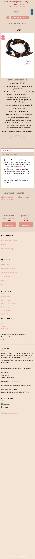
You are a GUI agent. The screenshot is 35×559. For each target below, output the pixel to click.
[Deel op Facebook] (12, 136)
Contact (3, 244)
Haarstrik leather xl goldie (26, 217)
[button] (7, 17)
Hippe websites (6, 300)
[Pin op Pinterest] (22, 136)
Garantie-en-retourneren (9, 240)
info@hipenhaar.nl (15, 381)
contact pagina (26, 358)
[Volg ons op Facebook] (32, 10)
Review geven (5, 307)
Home (10, 23)
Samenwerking (6, 276)
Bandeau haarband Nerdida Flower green (9, 217)
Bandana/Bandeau (20, 23)
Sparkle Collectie (6, 314)
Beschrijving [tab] (7, 150)
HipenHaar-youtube (26, 122)
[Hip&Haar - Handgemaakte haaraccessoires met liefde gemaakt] (16, 12)
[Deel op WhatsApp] (9, 136)
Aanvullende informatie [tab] (11, 154)
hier (10, 182)
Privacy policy (5, 264)
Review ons (5, 285)
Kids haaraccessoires (8, 303)
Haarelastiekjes (6, 296)
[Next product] (15, 26)
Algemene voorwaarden (9, 272)
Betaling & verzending (8, 268)
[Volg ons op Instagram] (32, 13)
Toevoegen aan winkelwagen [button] (8, 224)
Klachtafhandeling (7, 249)
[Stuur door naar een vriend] (19, 136)
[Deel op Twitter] (15, 136)
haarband (20, 167)
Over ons (4, 281)
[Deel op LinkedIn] (25, 136)
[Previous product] (19, 26)
